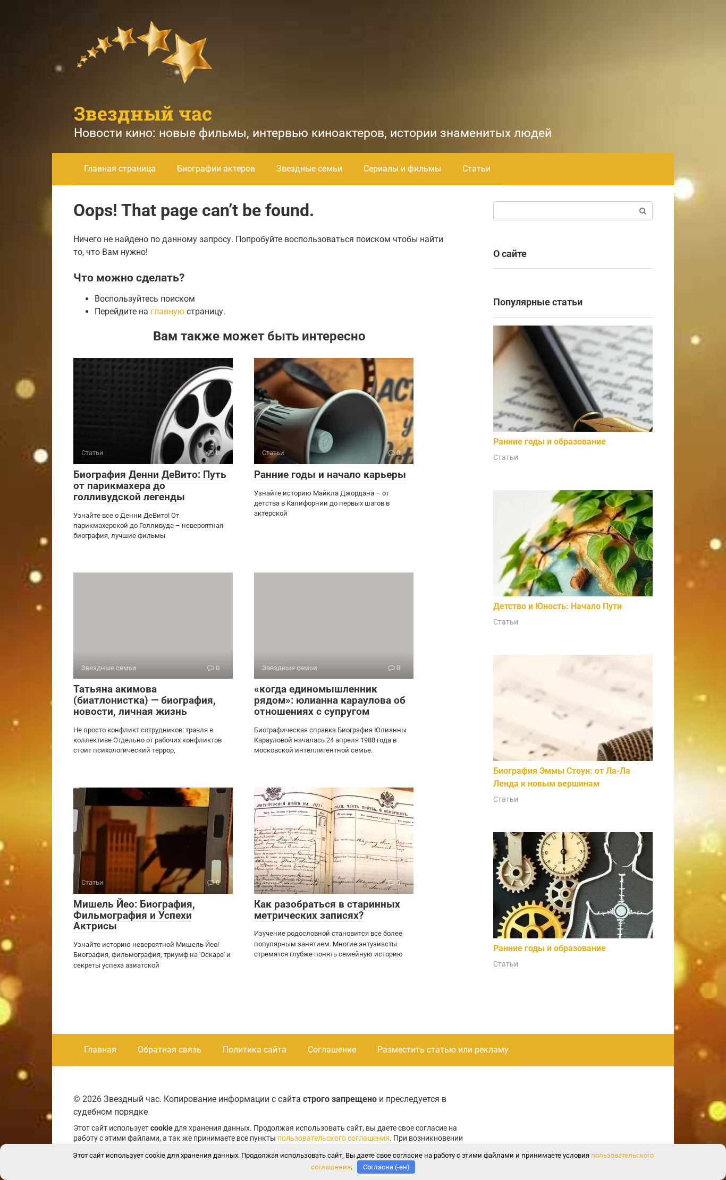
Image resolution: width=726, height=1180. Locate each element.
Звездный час (143, 113)
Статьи (476, 169)
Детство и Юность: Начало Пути (557, 606)
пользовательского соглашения (333, 1138)
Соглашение (332, 1050)
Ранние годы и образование (549, 442)
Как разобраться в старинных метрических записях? (327, 909)
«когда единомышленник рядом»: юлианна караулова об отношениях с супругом (330, 700)
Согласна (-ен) (386, 1167)
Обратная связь (169, 1050)
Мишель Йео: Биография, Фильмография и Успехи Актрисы (134, 915)
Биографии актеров (216, 169)
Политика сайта (254, 1050)
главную (167, 311)
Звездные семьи (309, 169)
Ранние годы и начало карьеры (330, 474)
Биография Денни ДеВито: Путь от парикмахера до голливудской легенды (149, 485)
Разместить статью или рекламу (443, 1050)
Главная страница (120, 169)
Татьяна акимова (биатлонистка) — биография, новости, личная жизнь (144, 700)
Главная (100, 1050)
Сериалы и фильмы (402, 169)
